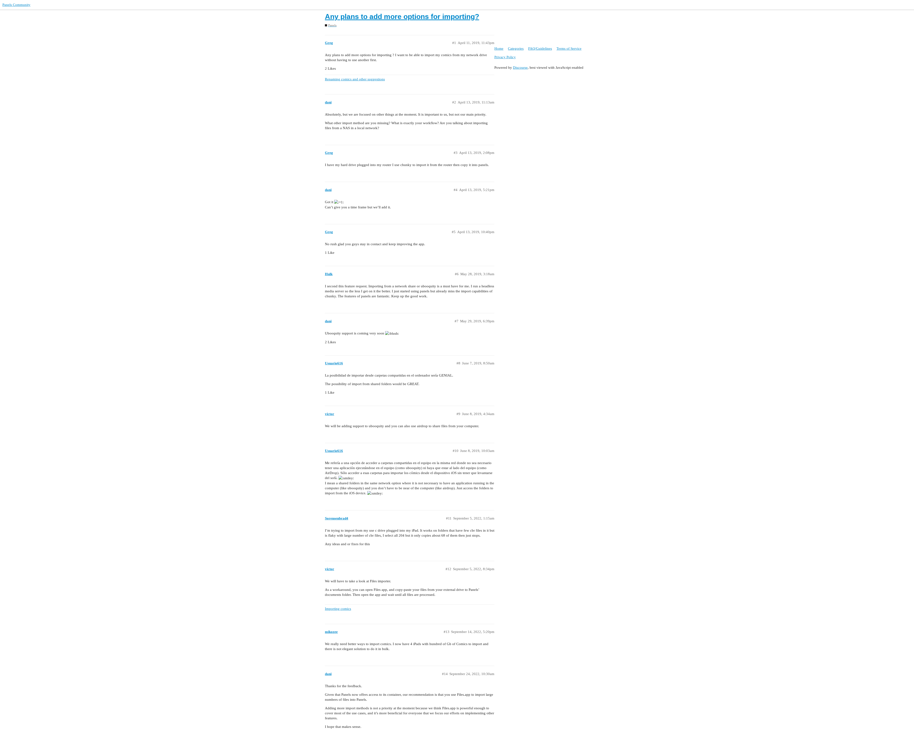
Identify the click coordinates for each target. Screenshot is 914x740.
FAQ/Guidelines (540, 48)
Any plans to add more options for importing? (402, 16)
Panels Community (16, 5)
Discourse (520, 67)
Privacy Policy (505, 57)
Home (498, 48)
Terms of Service (568, 48)
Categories (516, 48)
